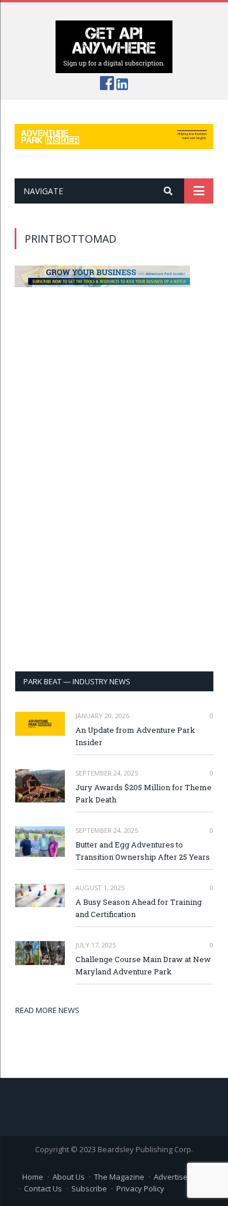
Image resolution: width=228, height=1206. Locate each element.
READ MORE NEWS (47, 1010)
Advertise (171, 1176)
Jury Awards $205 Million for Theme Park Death (143, 793)
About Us (69, 1176)
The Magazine (119, 1176)
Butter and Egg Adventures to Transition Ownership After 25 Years (142, 850)
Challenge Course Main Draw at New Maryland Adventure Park (143, 965)
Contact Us (43, 1188)
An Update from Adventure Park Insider (135, 736)
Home (32, 1176)
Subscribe (89, 1188)
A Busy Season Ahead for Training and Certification (138, 908)
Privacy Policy (140, 1188)
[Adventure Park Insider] (114, 134)
